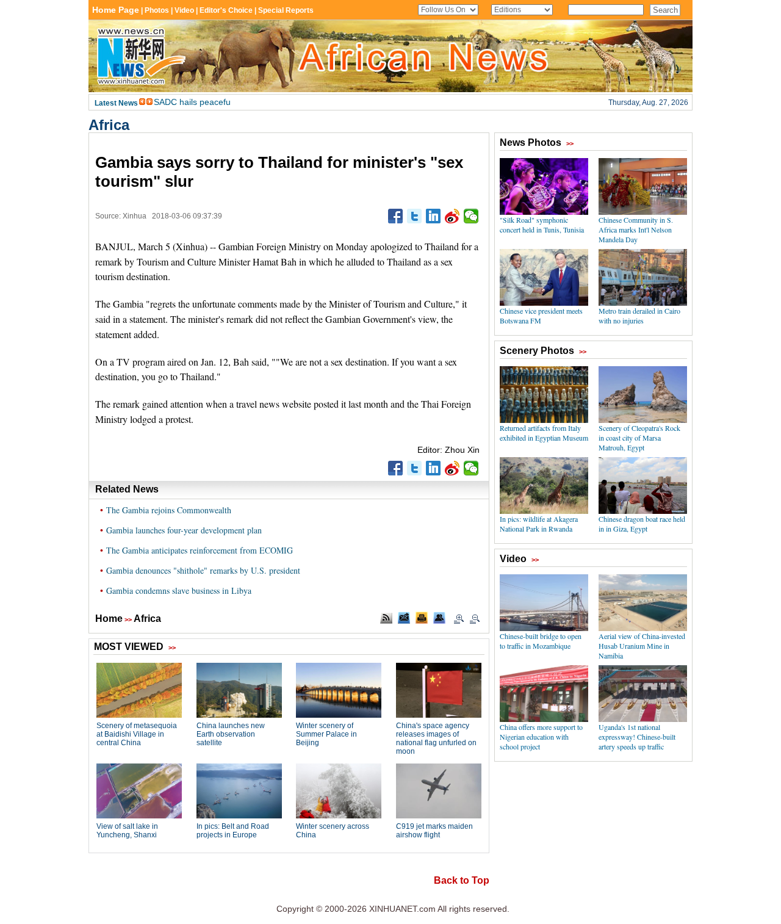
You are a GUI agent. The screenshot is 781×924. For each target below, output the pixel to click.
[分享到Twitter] (414, 216)
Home (109, 618)
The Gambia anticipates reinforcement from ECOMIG (199, 550)
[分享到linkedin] (433, 216)
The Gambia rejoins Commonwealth (168, 510)
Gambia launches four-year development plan (184, 530)
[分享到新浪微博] (452, 216)
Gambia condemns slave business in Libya (178, 590)
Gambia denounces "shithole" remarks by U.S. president (203, 570)
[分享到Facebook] (395, 216)
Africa (108, 125)
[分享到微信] (471, 216)
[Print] (422, 618)
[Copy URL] (439, 618)
